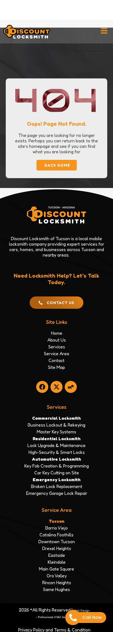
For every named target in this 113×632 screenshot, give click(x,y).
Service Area (57, 510)
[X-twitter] (56, 387)
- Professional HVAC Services (54, 617)
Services (56, 407)
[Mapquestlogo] (71, 387)
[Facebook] (42, 387)
